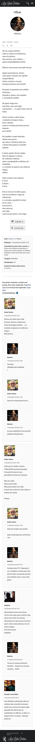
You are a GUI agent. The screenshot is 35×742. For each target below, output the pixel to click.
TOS (22, 733)
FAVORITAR (18, 228)
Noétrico (10, 42)
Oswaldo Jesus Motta (11, 694)
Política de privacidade (13, 733)
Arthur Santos (8, 312)
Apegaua (7, 605)
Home (4, 42)
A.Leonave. (7, 268)
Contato (9, 734)
